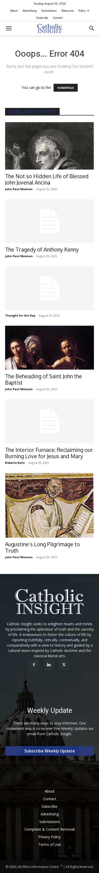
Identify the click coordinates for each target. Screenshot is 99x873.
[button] (9, 28)
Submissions (49, 10)
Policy (82, 10)
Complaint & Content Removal (49, 829)
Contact (58, 18)
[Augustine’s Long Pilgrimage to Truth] (49, 505)
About (14, 10)
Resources (67, 10)
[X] (64, 665)
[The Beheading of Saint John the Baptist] (49, 348)
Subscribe (42, 18)
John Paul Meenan (19, 189)
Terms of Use (49, 844)
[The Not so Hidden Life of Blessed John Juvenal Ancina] (49, 146)
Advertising (30, 10)
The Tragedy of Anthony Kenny (42, 249)
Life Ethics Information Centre (38, 867)
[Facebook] (34, 665)
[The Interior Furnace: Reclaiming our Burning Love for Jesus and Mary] (49, 421)
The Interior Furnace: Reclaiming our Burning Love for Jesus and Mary (49, 452)
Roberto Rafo (15, 463)
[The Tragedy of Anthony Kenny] (49, 221)
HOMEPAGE (65, 88)
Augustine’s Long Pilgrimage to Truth (42, 547)
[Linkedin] (49, 665)
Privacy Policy (49, 836)
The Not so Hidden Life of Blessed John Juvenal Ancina (47, 179)
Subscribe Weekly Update (49, 751)
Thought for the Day (20, 315)
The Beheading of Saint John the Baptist (43, 379)
